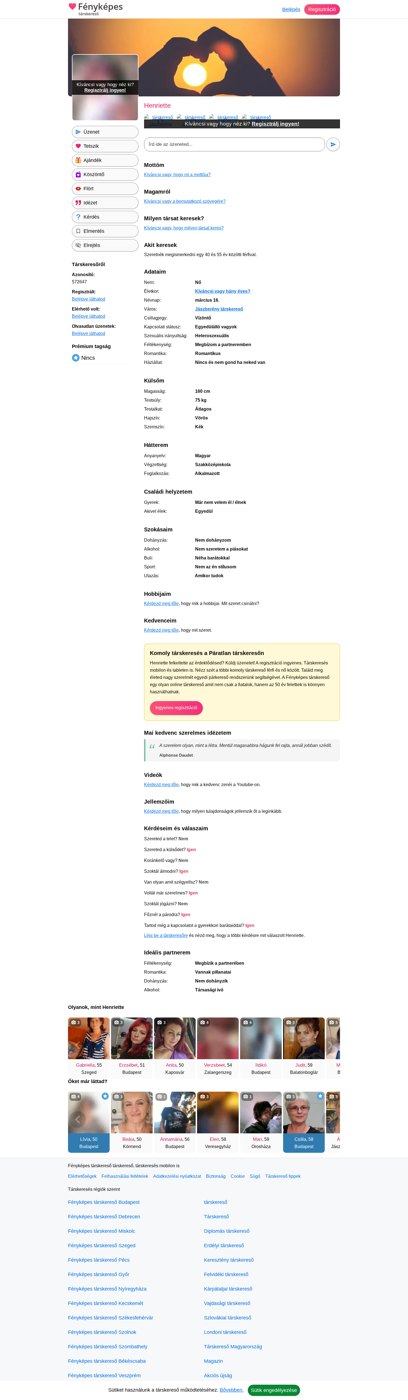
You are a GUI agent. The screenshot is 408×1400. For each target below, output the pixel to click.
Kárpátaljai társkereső (228, 1289)
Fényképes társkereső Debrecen (104, 1216)
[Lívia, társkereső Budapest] (89, 1112)
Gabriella (85, 1065)
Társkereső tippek (283, 1176)
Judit (300, 1065)
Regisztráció (322, 9)
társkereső (215, 1202)
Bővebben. (232, 1390)
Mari (257, 1139)
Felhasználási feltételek (125, 1176)
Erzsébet (128, 1065)
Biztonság (216, 1176)
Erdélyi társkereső (224, 1245)
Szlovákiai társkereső (227, 1318)
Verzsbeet (214, 1065)
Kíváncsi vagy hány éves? (222, 291)
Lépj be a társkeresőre (166, 935)
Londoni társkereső (225, 1332)
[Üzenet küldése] (333, 144)
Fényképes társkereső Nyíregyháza (107, 1289)
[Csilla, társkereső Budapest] (304, 1112)
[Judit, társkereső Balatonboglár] (304, 1038)
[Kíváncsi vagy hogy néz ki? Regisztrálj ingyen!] (105, 119)
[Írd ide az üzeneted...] (234, 144)
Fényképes (100, 9)
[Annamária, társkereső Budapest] (175, 1112)
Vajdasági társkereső (227, 1303)
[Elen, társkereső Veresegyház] (218, 1112)
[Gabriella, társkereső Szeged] (89, 1038)
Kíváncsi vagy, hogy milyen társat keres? (184, 228)
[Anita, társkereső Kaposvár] (175, 1038)
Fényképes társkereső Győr (98, 1274)
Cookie (238, 1176)
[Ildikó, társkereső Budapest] (261, 1038)
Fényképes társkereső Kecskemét (105, 1303)
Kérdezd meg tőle (161, 603)
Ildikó (260, 1065)
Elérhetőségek (82, 1176)
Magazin (213, 1361)
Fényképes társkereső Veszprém (104, 1375)
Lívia (85, 1139)
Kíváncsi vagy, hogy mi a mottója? (177, 174)
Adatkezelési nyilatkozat (177, 1176)
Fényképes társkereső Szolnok (102, 1332)
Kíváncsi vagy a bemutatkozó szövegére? (185, 201)
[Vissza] (77, 1045)
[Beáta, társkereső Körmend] (132, 1112)
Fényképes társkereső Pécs (99, 1260)
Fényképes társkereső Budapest (104, 1202)
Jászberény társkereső (219, 309)
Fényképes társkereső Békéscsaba (107, 1361)
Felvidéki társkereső (226, 1274)
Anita (171, 1065)
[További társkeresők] (330, 1045)
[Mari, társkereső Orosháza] (261, 1112)
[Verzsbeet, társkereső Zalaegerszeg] (218, 1038)
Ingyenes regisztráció (176, 707)
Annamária (171, 1139)
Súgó (255, 1176)
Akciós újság (218, 1375)
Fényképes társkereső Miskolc (101, 1231)
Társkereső (216, 1216)
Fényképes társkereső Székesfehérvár (110, 1318)
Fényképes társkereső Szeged (101, 1245)
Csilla (300, 1139)
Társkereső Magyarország (233, 1346)
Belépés (291, 9)
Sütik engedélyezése (274, 1390)
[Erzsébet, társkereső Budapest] (132, 1038)
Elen (214, 1139)
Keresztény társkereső (229, 1260)
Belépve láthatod (88, 299)
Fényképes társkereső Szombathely (107, 1346)
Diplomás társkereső (227, 1231)
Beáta (128, 1139)
